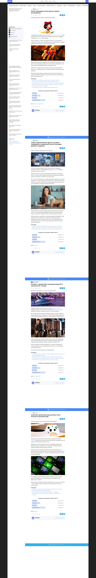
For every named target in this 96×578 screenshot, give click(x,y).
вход (87, 1)
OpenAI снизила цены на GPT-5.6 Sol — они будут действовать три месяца (47, 227)
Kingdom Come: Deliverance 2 (51, 5)
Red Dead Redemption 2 (71, 5)
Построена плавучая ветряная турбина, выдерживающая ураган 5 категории (47, 84)
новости (42, 1)
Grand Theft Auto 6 (36, 281)
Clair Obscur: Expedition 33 (41, 5)
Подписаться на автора (59, 110)
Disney (42, 103)
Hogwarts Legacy (59, 5)
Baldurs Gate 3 (79, 5)
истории (46, 1)
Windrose (34, 5)
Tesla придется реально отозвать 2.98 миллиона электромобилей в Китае (47, 229)
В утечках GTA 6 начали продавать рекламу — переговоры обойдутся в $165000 (48, 358)
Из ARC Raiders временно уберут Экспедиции (41, 490)
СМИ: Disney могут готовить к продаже (40, 85)
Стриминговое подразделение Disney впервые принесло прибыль (45, 81)
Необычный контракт (59, 309)
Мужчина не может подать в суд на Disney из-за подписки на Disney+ (46, 80)
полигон (53, 1)
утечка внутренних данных (56, 35)
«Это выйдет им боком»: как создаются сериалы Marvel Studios (45, 87)
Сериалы (38, 103)
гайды (50, 1)
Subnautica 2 (30, 5)
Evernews (37, 110)
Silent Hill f (65, 5)
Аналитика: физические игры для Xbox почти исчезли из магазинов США (47, 356)
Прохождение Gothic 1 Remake (13, 5)
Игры (34, 412)
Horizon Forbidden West (86, 5)
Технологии (35, 140)
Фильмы (34, 8)
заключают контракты (56, 308)
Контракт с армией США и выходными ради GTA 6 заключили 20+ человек (47, 226)
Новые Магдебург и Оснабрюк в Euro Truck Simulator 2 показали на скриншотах (48, 83)
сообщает (33, 440)
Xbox (37, 511)
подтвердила (39, 38)
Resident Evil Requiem (23, 5)
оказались (55, 169)
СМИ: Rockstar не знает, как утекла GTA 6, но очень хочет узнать (45, 359)
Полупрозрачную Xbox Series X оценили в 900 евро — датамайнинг (45, 492)
